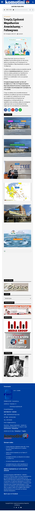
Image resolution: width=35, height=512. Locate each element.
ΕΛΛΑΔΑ (17, 146)
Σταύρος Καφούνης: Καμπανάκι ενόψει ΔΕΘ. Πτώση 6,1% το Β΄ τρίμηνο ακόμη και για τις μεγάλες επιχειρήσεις (17, 170)
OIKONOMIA (17, 121)
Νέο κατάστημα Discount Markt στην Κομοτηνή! (17, 150)
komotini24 (20, 33)
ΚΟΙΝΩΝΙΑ (23, 121)
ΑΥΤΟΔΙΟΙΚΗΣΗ (7, 16)
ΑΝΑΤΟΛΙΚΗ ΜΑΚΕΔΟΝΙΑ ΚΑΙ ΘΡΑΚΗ (17, 144)
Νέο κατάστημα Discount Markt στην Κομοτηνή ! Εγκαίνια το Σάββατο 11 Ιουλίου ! (17, 126)
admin (23, 152)
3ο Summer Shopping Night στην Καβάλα (15, 461)
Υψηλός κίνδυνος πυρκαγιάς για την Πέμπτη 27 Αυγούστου (17, 191)
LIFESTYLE (10, 121)
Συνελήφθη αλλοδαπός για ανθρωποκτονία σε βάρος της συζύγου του (17, 213)
